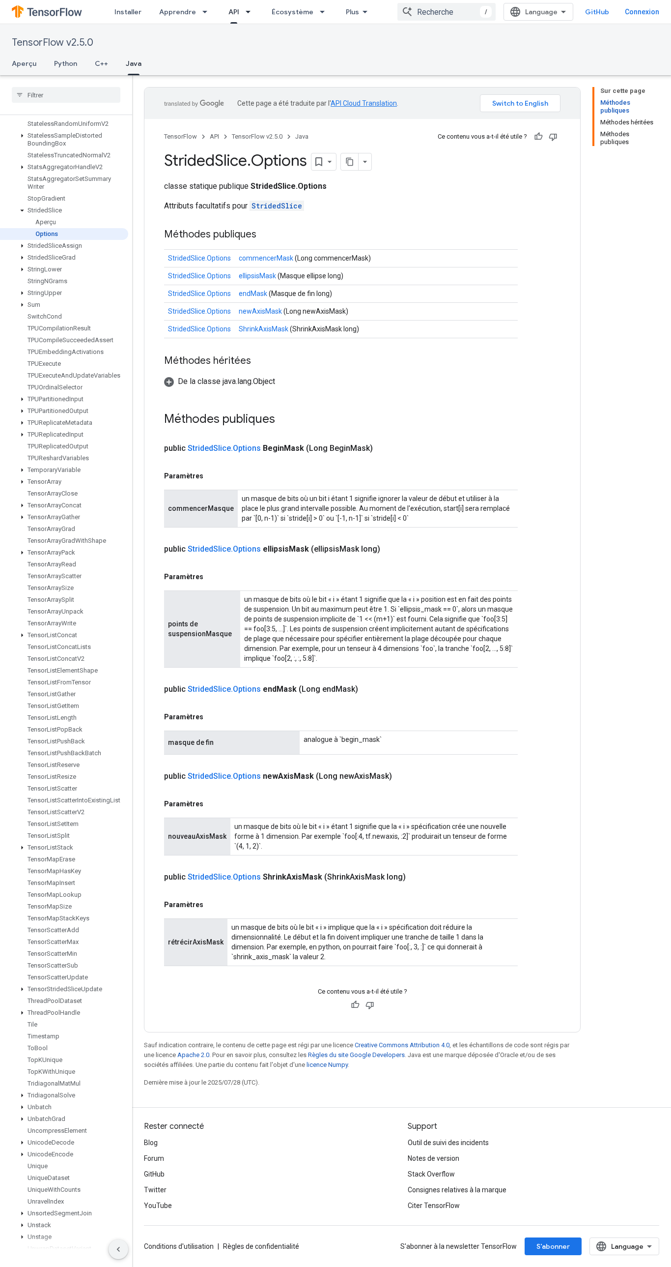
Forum (154, 1158)
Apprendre (177, 11)
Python (65, 63)
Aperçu (24, 63)
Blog (151, 1143)
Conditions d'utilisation (179, 1246)
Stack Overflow (431, 1174)
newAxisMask (260, 311)
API (233, 11)
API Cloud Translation (364, 103)
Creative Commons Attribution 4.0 (402, 1045)
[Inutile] (553, 136)
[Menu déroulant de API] (251, 12)
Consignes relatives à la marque (457, 1190)
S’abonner (553, 1246)
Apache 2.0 (193, 1055)
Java (133, 63)
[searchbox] (66, 95)
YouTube (158, 1205)
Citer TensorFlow (434, 1205)
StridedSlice (277, 205)
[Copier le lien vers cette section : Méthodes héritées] (261, 361)
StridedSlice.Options (199, 258)
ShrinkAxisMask (263, 329)
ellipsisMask (257, 276)
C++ (101, 63)
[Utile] (538, 136)
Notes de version (433, 1158)
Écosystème (292, 11)
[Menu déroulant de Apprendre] (208, 12)
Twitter (155, 1190)
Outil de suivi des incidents (448, 1143)
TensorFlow (180, 136)
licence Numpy (327, 1064)
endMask (253, 293)
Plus (352, 11)
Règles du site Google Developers (356, 1055)
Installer (127, 11)
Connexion (642, 12)
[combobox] (446, 12)
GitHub (597, 11)
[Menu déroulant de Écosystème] (325, 12)
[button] (64, 139)
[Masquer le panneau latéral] (118, 1249)
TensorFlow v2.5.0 (52, 42)
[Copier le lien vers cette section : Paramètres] (213, 476)
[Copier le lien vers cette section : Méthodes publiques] (266, 235)
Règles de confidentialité (261, 1246)
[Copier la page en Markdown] (350, 161)
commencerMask (266, 258)
